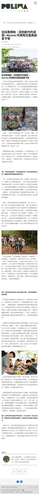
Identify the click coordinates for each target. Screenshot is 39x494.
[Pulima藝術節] (18, 482)
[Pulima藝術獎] (21, 482)
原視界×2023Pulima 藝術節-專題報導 (16, 23)
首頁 (4, 23)
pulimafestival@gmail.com (8, 492)
